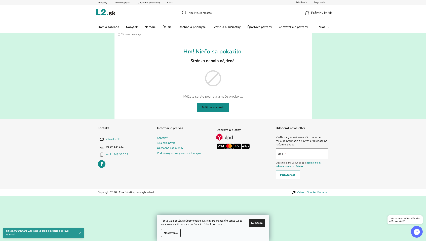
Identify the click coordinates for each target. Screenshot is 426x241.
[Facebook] (101, 164)
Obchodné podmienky (149, 2)
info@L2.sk (113, 139)
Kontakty (102, 2)
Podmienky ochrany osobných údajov (179, 153)
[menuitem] (108, 27)
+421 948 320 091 (118, 154)
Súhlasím (257, 223)
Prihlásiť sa (287, 175)
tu (224, 224)
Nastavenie (171, 233)
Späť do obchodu (213, 107)
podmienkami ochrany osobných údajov (298, 164)
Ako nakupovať (122, 2)
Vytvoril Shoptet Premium (312, 192)
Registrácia (319, 2)
